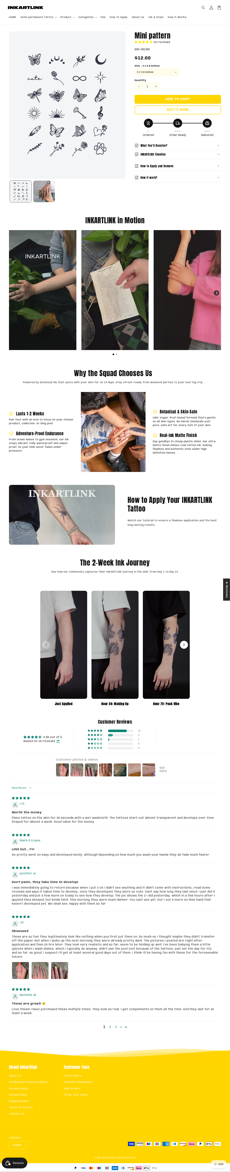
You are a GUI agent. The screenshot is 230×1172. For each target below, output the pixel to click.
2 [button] (110, 1026)
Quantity (140, 80)
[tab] (113, 354)
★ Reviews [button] (226, 589)
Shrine (132, 1158)
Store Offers (73, 1076)
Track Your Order (76, 1095)
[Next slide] (216, 293)
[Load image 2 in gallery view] (44, 191)
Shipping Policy (19, 1101)
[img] (21, 798)
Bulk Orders (72, 1088)
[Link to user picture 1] (20, 970)
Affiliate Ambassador (78, 1082)
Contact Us (16, 1114)
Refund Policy (18, 1095)
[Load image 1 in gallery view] (20, 191)
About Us (15, 1076)
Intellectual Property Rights (28, 1082)
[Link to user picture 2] (40, 970)
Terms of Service (21, 1107)
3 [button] (116, 1026)
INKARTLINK (108, 1158)
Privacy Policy (18, 1088)
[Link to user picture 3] (59, 970)
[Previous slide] (13, 293)
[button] (203, 8)
